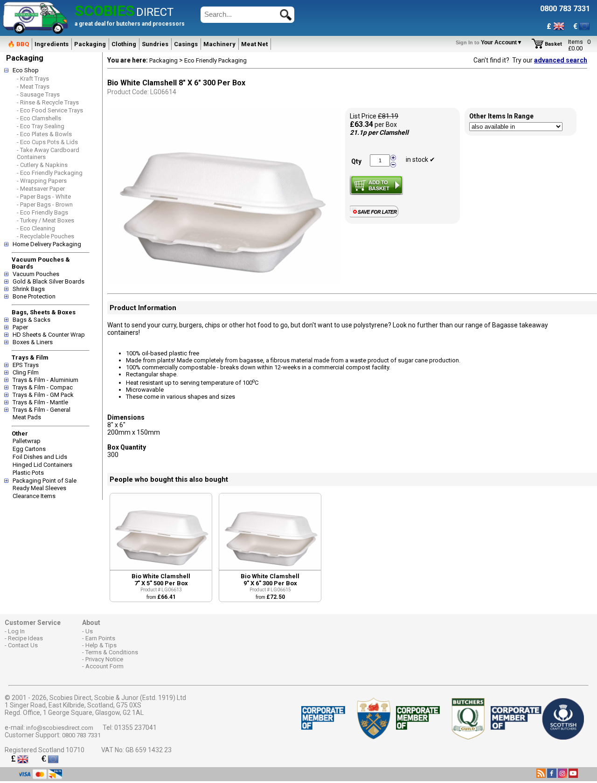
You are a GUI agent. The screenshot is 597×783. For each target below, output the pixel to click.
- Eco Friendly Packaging (50, 172)
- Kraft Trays (33, 78)
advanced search (560, 60)
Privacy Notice (104, 659)
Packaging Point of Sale (44, 480)
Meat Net (254, 44)
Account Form (104, 666)
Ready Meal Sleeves (39, 488)
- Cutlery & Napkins (42, 164)
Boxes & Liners (33, 342)
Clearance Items (34, 495)
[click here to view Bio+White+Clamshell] (161, 567)
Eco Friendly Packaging (215, 60)
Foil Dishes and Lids (40, 456)
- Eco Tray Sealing (40, 126)
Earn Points (100, 638)
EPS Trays (26, 364)
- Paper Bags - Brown (45, 204)
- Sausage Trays (38, 94)
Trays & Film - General (41, 409)
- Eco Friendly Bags (42, 212)
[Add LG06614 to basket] (376, 185)
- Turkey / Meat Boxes (45, 220)
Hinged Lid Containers (42, 464)
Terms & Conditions (111, 652)
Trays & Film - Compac (43, 387)
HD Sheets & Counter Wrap (49, 334)
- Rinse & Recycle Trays (48, 102)
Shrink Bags (29, 288)
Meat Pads (27, 417)
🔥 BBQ (18, 44)
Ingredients (52, 44)
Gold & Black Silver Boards (48, 281)
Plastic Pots (28, 472)
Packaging (90, 44)
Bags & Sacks (31, 319)
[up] (393, 157)
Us (89, 631)
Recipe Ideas (25, 638)
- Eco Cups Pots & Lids (47, 142)
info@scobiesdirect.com (59, 727)
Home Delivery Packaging (47, 244)
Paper (20, 327)
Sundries (155, 44)
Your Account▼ (490, 42)
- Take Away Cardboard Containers (48, 153)
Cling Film (26, 372)
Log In (16, 631)
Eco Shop (26, 70)
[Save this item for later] (376, 215)
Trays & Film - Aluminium (45, 379)
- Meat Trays (33, 86)
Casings (186, 44)
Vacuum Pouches (36, 273)
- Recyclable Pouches (45, 236)
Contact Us (23, 645)
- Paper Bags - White (44, 196)
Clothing (123, 44)
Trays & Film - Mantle (40, 402)
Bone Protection (34, 296)
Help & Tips (101, 645)
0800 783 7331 (81, 735)
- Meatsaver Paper (41, 188)
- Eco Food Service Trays (50, 110)
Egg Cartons (29, 448)
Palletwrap (27, 440)
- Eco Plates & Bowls (44, 134)
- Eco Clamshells (39, 118)
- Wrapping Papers (42, 180)
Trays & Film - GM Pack (43, 394)
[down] (393, 164)
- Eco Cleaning (36, 228)
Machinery (219, 44)
